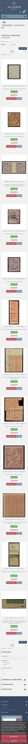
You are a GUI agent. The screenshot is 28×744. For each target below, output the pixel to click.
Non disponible (6, 662)
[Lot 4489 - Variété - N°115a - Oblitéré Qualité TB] (14, 264)
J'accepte (14, 741)
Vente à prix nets (6, 25)
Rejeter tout (14, 736)
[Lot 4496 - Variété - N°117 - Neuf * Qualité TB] (14, 312)
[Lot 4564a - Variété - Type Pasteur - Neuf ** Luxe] (14, 72)
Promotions (7, 689)
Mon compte (4, 712)
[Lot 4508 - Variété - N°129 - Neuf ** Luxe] (14, 505)
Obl (3, 674)
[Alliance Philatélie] (14, 5)
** (3, 670)
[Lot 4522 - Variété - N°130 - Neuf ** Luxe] (14, 604)
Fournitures (4, 707)
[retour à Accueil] (4, 22)
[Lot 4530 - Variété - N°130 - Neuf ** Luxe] (14, 554)
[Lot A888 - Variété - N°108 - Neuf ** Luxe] (14, 119)
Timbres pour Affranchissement (9, 709)
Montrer (3, 44)
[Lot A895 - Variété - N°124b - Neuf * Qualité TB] (14, 457)
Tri (2, 41)
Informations (7, 684)
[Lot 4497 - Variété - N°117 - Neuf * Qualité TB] (14, 360)
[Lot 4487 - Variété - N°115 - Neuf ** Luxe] (14, 167)
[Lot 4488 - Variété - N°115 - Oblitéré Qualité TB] (14, 217)
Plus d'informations (6, 733)
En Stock (5, 664)
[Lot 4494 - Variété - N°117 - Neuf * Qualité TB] (14, 409)
